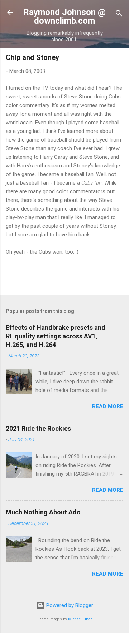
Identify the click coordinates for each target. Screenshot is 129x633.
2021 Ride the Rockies (38, 428)
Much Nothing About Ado (43, 512)
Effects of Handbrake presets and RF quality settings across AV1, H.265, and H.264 (55, 336)
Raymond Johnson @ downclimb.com (64, 16)
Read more (107, 406)
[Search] (119, 15)
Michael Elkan (80, 619)
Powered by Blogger (69, 605)
